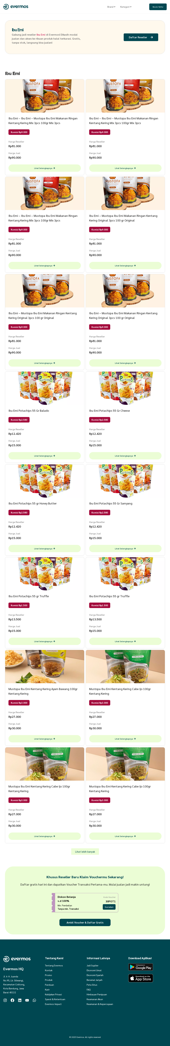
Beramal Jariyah (94, 979)
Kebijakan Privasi (53, 994)
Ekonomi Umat (94, 970)
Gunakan (109, 906)
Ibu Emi (17, 29)
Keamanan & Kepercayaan (100, 1003)
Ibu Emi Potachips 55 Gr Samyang (110, 503)
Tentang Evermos (54, 965)
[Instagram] (5, 1000)
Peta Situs (92, 984)
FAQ (89, 989)
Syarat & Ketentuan (55, 999)
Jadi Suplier (92, 965)
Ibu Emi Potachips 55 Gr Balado (28, 410)
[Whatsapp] (34, 1000)
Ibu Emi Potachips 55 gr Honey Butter (32, 503)
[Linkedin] (19, 1000)
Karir (47, 989)
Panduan (49, 984)
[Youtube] (27, 1000)
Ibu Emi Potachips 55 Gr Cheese (109, 410)
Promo (48, 975)
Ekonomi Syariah (95, 975)
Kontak (48, 970)
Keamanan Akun (95, 999)
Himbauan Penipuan (97, 994)
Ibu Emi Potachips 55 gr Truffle (28, 596)
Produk (48, 979)
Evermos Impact (53, 1003)
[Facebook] (12, 1000)
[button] (85, 851)
